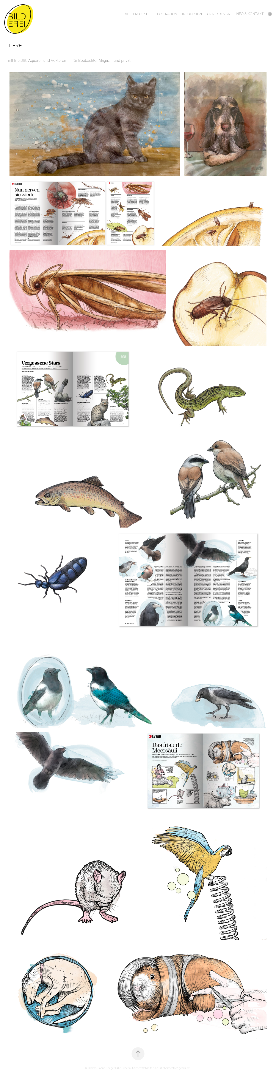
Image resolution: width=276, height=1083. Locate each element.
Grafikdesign (218, 13)
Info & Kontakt (249, 13)
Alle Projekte (137, 13)
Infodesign (192, 13)
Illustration (166, 13)
